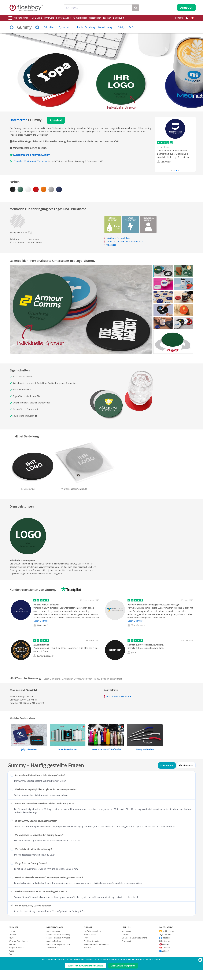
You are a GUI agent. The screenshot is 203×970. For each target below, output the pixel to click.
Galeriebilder (49, 27)
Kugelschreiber (80, 17)
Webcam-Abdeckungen (19, 941)
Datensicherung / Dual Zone (58, 944)
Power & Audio (63, 17)
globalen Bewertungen (107, 678)
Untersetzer (18, 120)
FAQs (131, 27)
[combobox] (98, 7)
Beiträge (122, 27)
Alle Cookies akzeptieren (123, 965)
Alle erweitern (166, 765)
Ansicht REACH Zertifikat (117, 696)
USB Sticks (37, 17)
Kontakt (179, 17)
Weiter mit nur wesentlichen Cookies (85, 965)
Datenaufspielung (54, 931)
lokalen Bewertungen (73, 678)
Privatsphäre (127, 941)
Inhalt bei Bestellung (85, 27)
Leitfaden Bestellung (92, 931)
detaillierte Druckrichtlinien (118, 238)
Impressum (126, 931)
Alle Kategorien (21, 17)
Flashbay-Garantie (91, 941)
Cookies (125, 934)
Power (11, 938)
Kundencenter (90, 934)
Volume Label (52, 947)
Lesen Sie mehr (40, 620)
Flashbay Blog (168, 931)
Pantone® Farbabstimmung (58, 934)
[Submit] (67, 8)
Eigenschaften (65, 27)
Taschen (107, 17)
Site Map (87, 947)
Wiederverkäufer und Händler (96, 944)
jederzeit (149, 959)
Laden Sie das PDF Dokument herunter (124, 241)
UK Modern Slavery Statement (134, 938)
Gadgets (12, 954)
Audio (11, 951)
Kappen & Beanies (16, 947)
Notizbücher (95, 17)
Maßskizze (111, 244)
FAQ (86, 938)
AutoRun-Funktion (54, 941)
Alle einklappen (186, 765)
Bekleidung (118, 17)
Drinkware (49, 17)
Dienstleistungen (106, 27)
